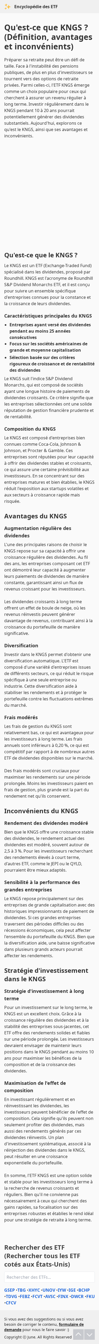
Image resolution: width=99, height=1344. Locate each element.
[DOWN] (89, 1334)
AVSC (50, 1296)
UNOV (49, 1290)
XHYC (34, 1290)
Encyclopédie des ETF (36, 7)
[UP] (78, 1334)
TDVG (11, 1296)
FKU (90, 1296)
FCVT (37, 1296)
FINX (63, 1296)
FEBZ (25, 1296)
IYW (62, 1290)
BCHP (84, 1290)
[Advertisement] (49, 193)
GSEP (9, 1290)
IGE (72, 1290)
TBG (21, 1290)
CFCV (11, 1303)
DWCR (77, 1296)
